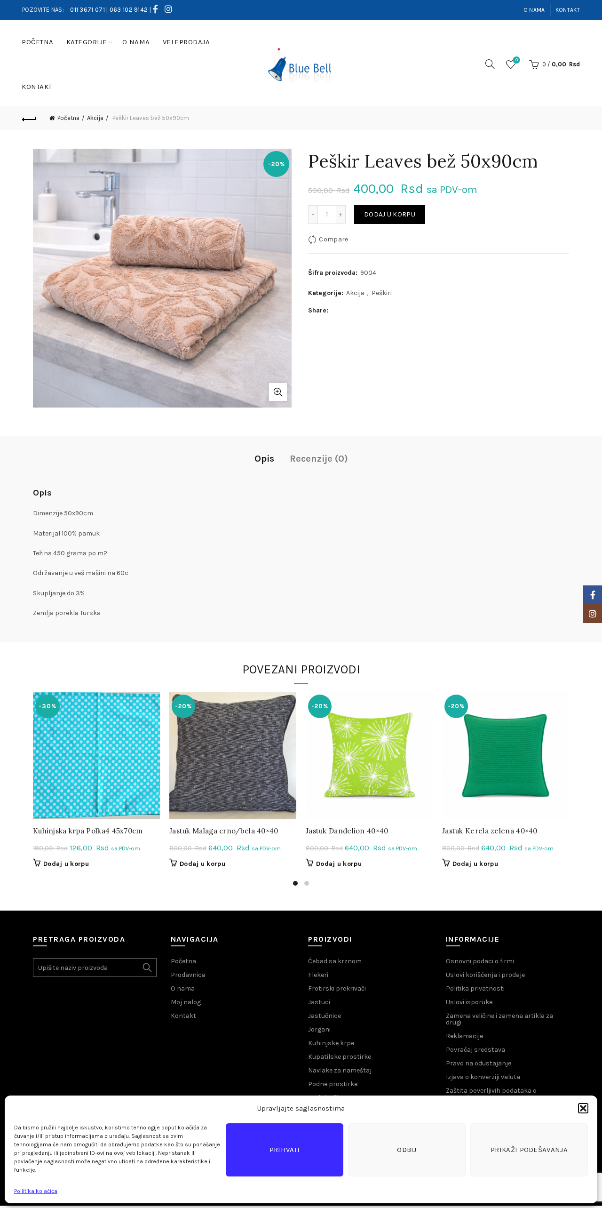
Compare (333, 239)
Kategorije (86, 42)
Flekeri (318, 975)
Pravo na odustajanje (478, 1063)
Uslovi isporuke (469, 1002)
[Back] (29, 118)
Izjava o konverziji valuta (483, 1077)
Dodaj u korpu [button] (66, 864)
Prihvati (284, 1149)
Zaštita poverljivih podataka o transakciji (491, 1094)
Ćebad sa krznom (335, 961)
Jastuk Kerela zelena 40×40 (490, 830)
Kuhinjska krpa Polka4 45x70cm (88, 830)
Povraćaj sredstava (475, 1050)
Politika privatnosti (475, 988)
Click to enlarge (278, 392)
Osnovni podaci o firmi (480, 961)
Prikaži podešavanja (529, 1149)
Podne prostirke (332, 1084)
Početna (38, 42)
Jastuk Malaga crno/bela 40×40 (223, 830)
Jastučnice (324, 1016)
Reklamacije (464, 1036)
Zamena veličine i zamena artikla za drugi (499, 1019)
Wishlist (516, 60)
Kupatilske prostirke (339, 1057)
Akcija (95, 117)
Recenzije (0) (319, 458)
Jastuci (319, 1002)
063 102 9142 (129, 9)
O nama (534, 10)
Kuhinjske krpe (331, 1043)
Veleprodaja (186, 42)
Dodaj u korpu (389, 214)
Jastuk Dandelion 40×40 (347, 830)
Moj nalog (186, 1002)
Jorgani (319, 1029)
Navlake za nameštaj (340, 1070)
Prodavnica (188, 975)
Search (147, 967)
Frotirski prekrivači (337, 988)
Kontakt (567, 10)
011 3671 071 (87, 9)
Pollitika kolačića (35, 1191)
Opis (264, 458)
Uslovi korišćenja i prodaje (485, 975)
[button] (583, 1108)
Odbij (407, 1149)
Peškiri (382, 293)
